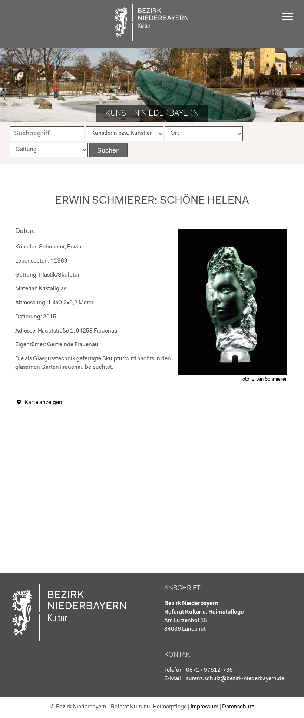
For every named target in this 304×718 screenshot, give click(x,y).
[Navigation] (289, 19)
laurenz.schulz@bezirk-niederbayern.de (234, 679)
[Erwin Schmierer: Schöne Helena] (232, 373)
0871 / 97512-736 (209, 670)
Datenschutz (238, 707)
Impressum (204, 707)
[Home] (152, 39)
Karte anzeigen (43, 402)
